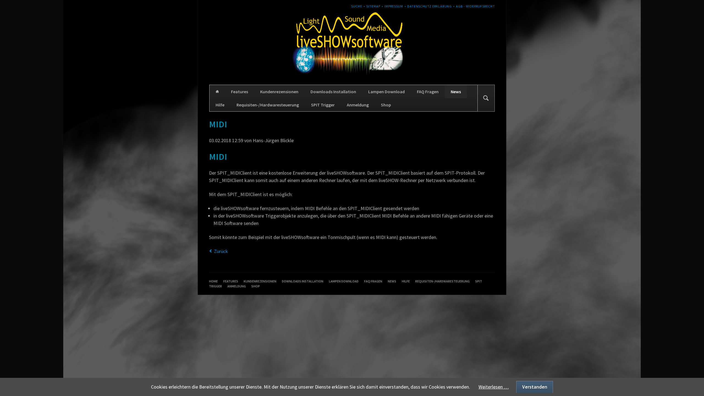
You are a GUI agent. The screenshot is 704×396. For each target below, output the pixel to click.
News (456, 91)
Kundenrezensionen (279, 91)
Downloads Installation (333, 91)
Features (239, 91)
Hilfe (220, 105)
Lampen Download (386, 91)
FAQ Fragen (428, 91)
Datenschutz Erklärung (429, 6)
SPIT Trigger (323, 105)
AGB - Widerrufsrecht (475, 6)
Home (217, 91)
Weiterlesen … (494, 387)
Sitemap (373, 6)
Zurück (221, 251)
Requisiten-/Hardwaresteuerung (268, 105)
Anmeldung (358, 105)
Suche (356, 6)
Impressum (393, 6)
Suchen (486, 98)
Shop (386, 105)
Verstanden (534, 387)
